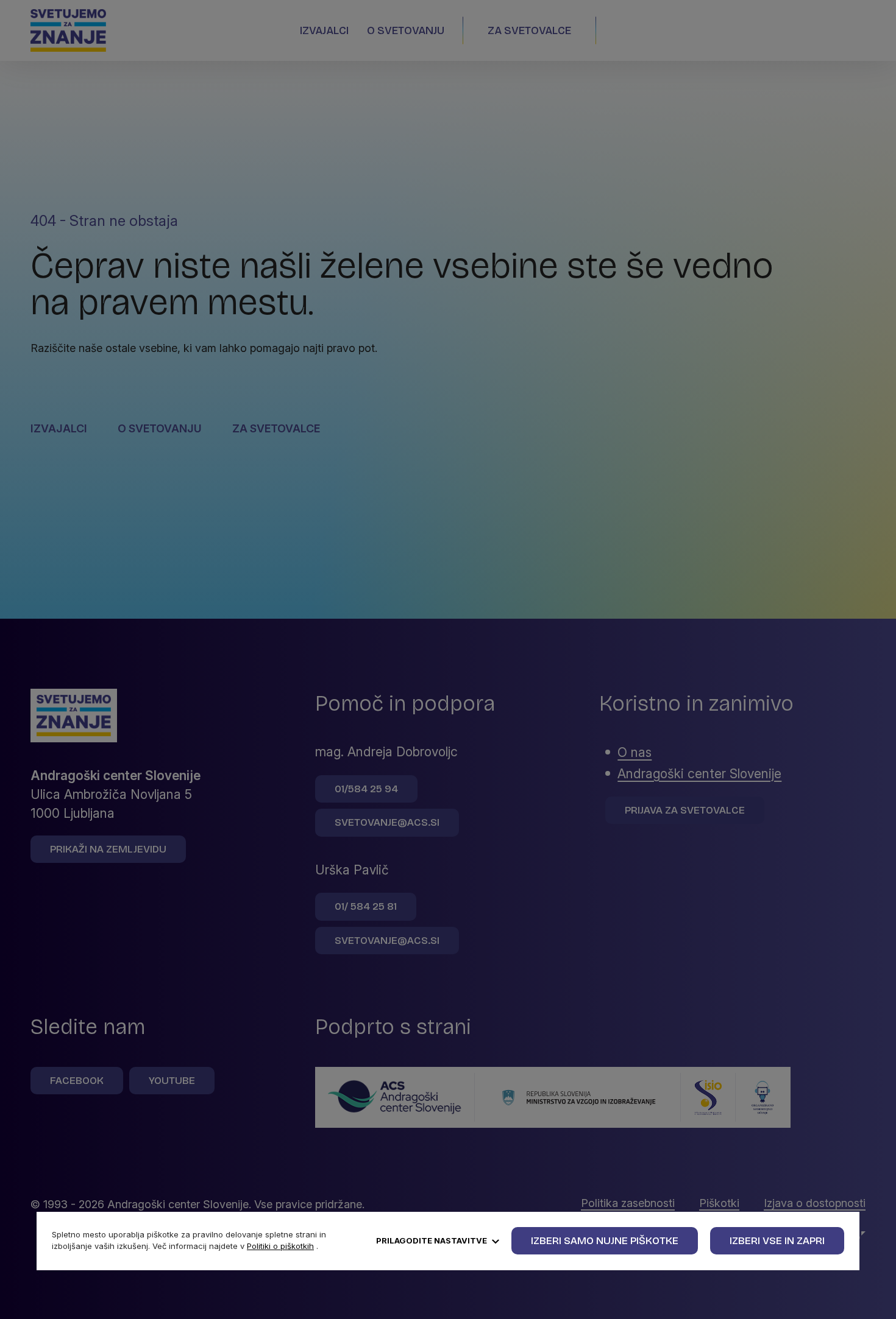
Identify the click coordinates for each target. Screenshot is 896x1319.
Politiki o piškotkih (280, 1246)
